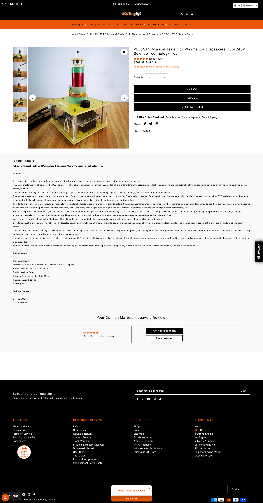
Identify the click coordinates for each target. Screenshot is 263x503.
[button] (245, 5)
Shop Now (169, 273)
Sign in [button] (130, 498)
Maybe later (169, 286)
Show (5, 497)
